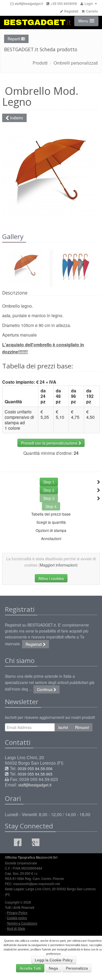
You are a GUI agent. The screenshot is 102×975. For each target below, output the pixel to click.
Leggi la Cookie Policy (54, 960)
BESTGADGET (37, 22)
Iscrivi (63, 727)
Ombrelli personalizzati (76, 63)
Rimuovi (82, 727)
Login (89, 3)
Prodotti (40, 63)
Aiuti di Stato (16, 928)
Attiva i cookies (51, 578)
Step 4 (51, 506)
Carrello (91, 11)
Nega (53, 968)
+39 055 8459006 (63, 3)
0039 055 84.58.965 (35, 774)
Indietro (16, 117)
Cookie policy (17, 917)
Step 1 (48, 482)
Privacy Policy (17, 912)
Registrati (70, 11)
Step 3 (48, 498)
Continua (45, 689)
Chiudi (79, 113)
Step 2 (48, 490)
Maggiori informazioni (58, 565)
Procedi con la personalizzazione (50, 443)
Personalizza (77, 968)
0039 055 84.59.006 (35, 768)
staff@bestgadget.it (28, 3)
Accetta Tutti (30, 968)
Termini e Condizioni (22, 923)
